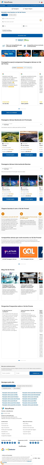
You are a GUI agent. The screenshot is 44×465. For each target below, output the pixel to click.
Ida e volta (4, 14)
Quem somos (4, 423)
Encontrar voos (22, 35)
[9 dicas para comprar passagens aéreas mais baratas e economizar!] (29, 277)
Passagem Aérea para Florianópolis (31, 394)
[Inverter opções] (41, 20)
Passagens (16, 8)
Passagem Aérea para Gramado (30, 396)
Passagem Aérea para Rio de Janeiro (11, 404)
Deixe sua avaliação (11, 112)
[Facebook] (30, 442)
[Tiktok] (35, 442)
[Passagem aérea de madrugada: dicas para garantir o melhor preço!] (10, 277)
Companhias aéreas (6, 388)
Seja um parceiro (5, 427)
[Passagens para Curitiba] (10, 136)
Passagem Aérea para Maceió (9, 400)
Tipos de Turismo (27, 433)
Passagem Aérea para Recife (29, 402)
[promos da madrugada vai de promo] (24, 53)
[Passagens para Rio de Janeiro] (29, 136)
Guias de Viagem (27, 431)
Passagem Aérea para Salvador (30, 404)
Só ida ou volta (12, 14)
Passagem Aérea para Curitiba (10, 394)
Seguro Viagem (28, 8)
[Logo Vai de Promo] (22, 408)
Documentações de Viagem (29, 429)
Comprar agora (10, 154)
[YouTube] (38, 442)
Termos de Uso (4, 425)
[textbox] (22, 18)
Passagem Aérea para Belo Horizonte (31, 392)
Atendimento (4, 431)
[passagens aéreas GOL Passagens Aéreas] (28, 252)
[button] (3, 18)
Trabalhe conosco (5, 433)
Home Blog (25, 423)
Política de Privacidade (6, 429)
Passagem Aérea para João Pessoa (11, 398)
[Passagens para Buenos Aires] (10, 180)
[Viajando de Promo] (8, 53)
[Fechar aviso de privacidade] (31, 455)
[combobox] (21, 18)
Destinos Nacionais (27, 425)
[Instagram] (33, 442)
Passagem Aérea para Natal (29, 400)
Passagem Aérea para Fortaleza (10, 396)
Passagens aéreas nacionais (8, 385)
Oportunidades (16, 388)
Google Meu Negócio (12, 322)
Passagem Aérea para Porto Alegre (11, 402)
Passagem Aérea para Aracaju (9, 392)
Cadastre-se (36, 373)
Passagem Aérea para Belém (29, 398)
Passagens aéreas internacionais (24, 385)
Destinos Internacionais (28, 427)
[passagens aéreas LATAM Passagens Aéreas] (10, 252)
